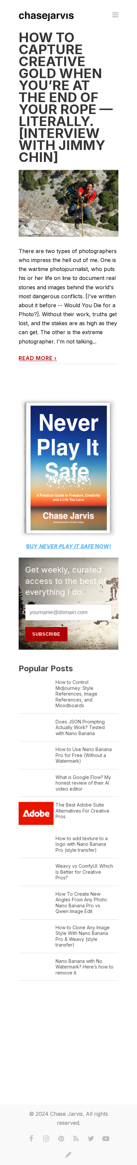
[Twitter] (91, 1138)
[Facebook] (31, 1138)
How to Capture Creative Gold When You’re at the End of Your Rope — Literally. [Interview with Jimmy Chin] (66, 97)
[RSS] (76, 1138)
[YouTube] (106, 1138)
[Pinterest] (61, 1138)
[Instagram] (46, 1138)
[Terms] (68, 1154)
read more (38, 358)
